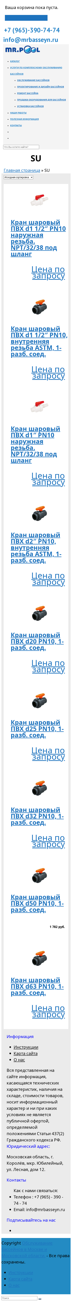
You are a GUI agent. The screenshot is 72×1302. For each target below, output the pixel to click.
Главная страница (22, 170)
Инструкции (26, 1047)
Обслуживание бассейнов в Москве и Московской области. (27, 1249)
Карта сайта (26, 1053)
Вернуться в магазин (26, 18)
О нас (19, 1059)
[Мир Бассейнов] (22, 53)
